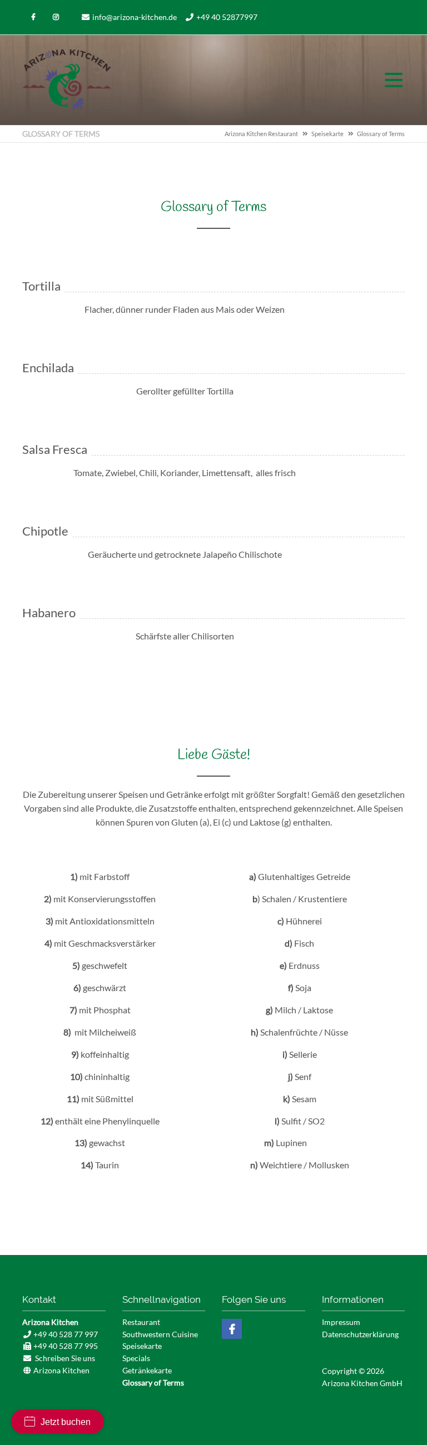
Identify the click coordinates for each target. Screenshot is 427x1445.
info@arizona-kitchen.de (134, 17)
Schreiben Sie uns (65, 1358)
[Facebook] (33, 17)
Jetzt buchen (66, 1422)
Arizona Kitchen (66, 80)
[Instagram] (55, 17)
